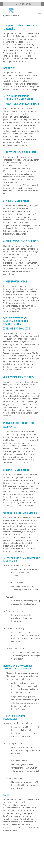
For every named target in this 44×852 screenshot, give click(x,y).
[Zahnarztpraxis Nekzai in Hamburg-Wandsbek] (18, 12)
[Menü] (39, 13)
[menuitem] (39, 13)
